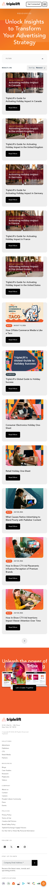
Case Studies (6, 770)
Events (4, 805)
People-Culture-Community (11, 799)
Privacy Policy (6, 815)
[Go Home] (11, 4)
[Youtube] (18, 847)
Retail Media (6, 754)
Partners (4, 758)
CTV (3, 751)
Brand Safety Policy (8, 824)
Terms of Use (6, 818)
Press (4, 802)
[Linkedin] (5, 847)
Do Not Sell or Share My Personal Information (18, 831)
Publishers (5, 748)
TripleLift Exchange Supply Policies (14, 828)
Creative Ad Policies (9, 821)
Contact (4, 793)
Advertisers (6, 745)
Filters (9, 58)
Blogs (4, 767)
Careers (4, 796)
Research (5, 774)
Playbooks (5, 777)
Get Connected (34, 4)
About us (5, 789)
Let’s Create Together (24, 688)
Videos (4, 780)
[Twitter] (11, 847)
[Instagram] (25, 847)
